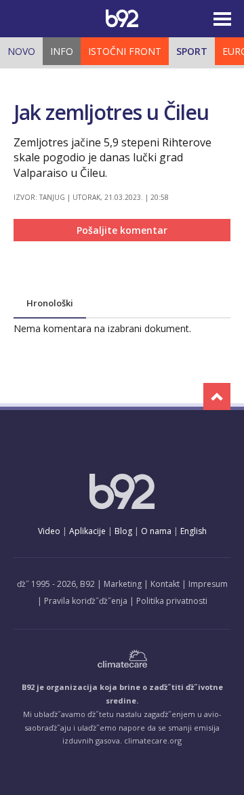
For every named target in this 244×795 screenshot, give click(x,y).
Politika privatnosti (171, 601)
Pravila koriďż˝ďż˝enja (85, 601)
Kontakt (165, 584)
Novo (21, 51)
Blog (123, 531)
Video (49, 531)
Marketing (123, 584)
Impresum (208, 584)
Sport (191, 51)
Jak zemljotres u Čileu (111, 112)
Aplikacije (87, 531)
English (193, 531)
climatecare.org (153, 740)
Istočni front (124, 51)
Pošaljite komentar (122, 230)
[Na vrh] (216, 396)
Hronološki (49, 303)
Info (61, 51)
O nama (156, 531)
